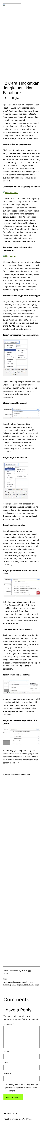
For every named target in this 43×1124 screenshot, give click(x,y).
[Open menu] (38, 12)
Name (6, 1051)
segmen (20, 985)
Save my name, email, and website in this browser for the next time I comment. (22, 1088)
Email (5, 1062)
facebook (17, 982)
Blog (29, 971)
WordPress (27, 1119)
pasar (14, 985)
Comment (8, 1024)
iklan (23, 982)
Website (7, 1073)
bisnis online (7, 982)
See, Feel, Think (10, 1113)
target (37, 985)
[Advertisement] (21, 54)
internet (29, 982)
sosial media (29, 985)
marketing (7, 985)
